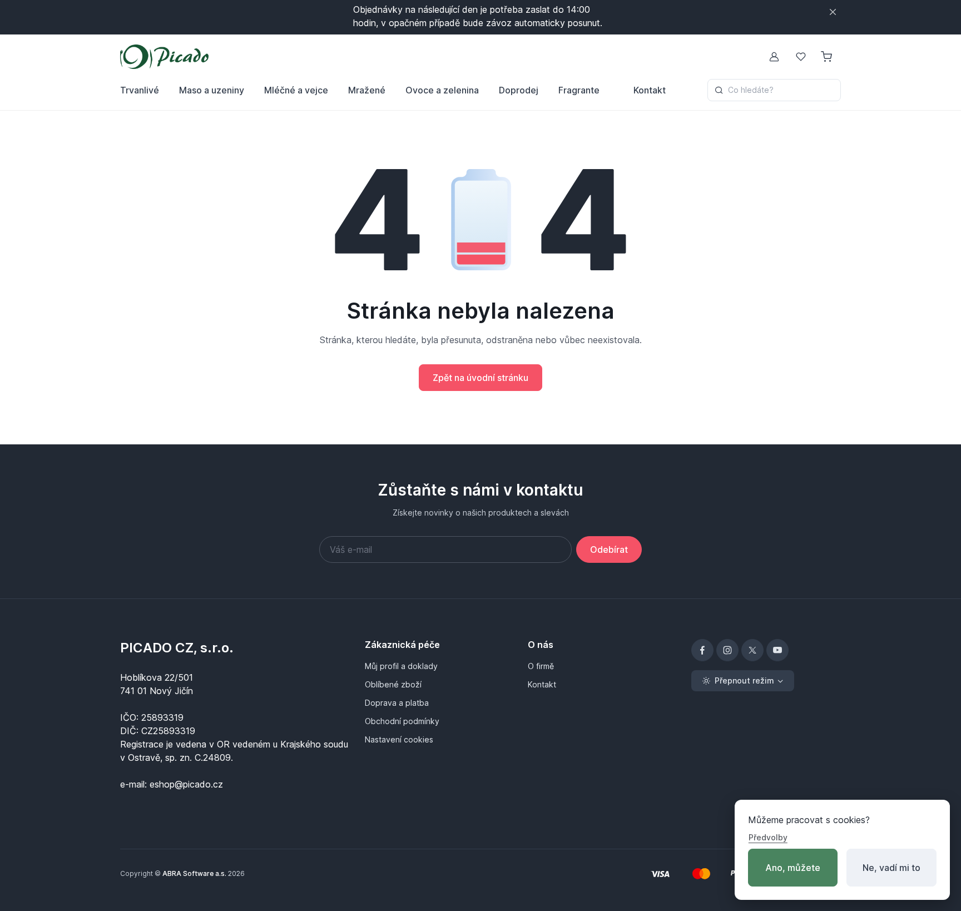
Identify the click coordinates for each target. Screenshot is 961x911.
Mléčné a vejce (296, 90)
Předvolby (768, 837)
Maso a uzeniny (211, 90)
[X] (752, 650)
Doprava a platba (397, 702)
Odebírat (609, 549)
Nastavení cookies (399, 739)
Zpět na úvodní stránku (480, 377)
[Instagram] (727, 650)
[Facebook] (702, 650)
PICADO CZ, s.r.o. (177, 648)
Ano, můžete (792, 867)
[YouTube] (777, 650)
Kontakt (649, 90)
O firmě (541, 666)
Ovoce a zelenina (442, 90)
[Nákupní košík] (827, 56)
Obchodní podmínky (402, 721)
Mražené (366, 90)
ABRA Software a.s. (194, 873)
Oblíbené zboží (393, 684)
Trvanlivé (139, 90)
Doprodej (518, 90)
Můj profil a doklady (401, 666)
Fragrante (579, 90)
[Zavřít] (833, 12)
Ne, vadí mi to (891, 867)
